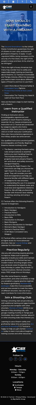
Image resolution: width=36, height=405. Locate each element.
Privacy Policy (21, 397)
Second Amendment (13, 47)
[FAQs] (22, 1)
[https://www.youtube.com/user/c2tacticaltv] (25, 359)
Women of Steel (16, 308)
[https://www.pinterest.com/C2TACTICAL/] (15, 359)
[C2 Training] (7, 7)
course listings (22, 243)
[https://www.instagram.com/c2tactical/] (10, 359)
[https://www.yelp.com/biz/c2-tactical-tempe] (20, 359)
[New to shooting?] (4, 1)
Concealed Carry (11, 88)
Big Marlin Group (19, 399)
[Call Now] (31, 1)
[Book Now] (13, 1)
